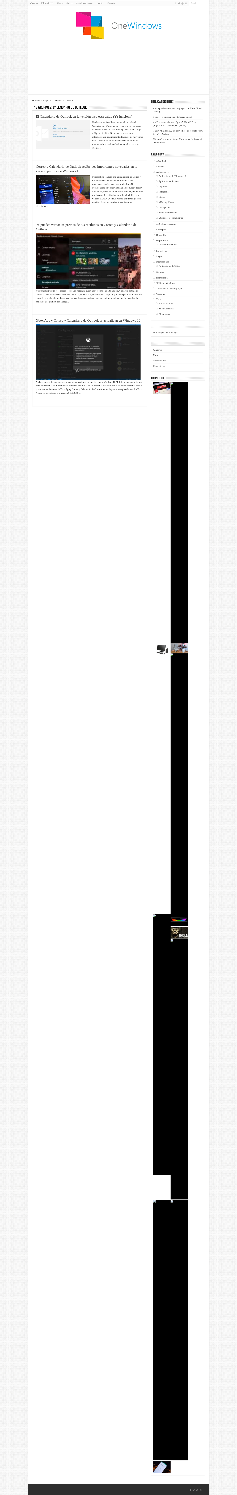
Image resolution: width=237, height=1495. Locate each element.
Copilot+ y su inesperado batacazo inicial (172, 117)
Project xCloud (166, 303)
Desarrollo (161, 235)
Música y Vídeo (166, 202)
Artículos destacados (84, 3)
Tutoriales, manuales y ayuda (170, 288)
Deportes (163, 186)
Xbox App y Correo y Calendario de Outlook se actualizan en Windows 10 (88, 320)
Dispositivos (162, 240)
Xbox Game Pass (166, 308)
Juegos (159, 256)
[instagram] (186, 3)
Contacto (111, 3)
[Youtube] (182, 3)
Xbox (158, 299)
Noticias (160, 272)
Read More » (43, 154)
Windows (34, 3)
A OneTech (161, 161)
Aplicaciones (162, 172)
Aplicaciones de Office (169, 266)
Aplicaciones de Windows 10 (172, 176)
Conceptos (161, 229)
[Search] (206, 3)
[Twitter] (178, 3)
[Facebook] (176, 3)
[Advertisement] (118, 66)
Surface (69, 3)
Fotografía (163, 191)
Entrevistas (161, 251)
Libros (162, 197)
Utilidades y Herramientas (171, 217)
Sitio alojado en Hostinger (165, 332)
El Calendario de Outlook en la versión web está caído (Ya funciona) (84, 116)
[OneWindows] (118, 25)
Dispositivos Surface (168, 244)
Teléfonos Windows (165, 283)
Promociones (162, 277)
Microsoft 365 (47, 3)
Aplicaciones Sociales (169, 181)
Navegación (164, 207)
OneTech (100, 3)
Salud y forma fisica (168, 212)
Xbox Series (164, 314)
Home (37, 100)
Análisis (160, 166)
